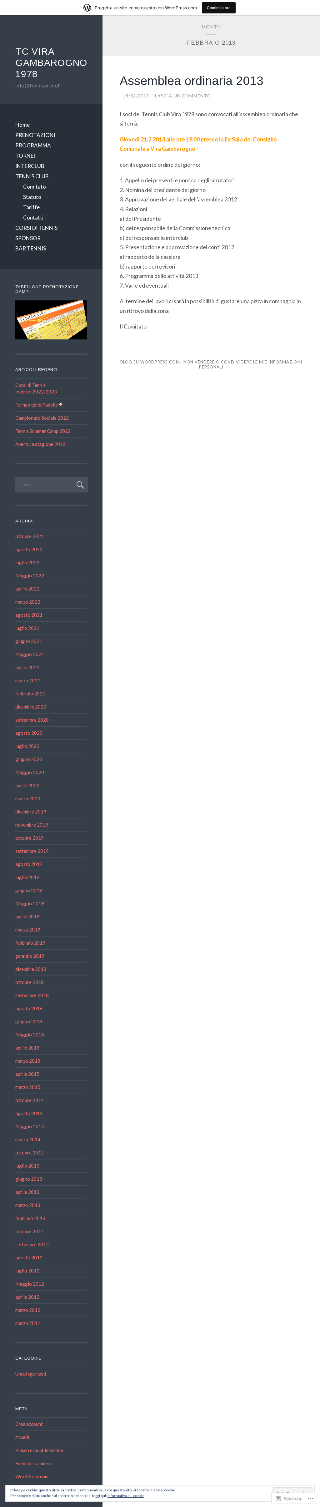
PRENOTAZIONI (35, 135)
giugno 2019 (28, 890)
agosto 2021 (28, 615)
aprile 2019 (27, 916)
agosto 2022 (28, 549)
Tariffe (31, 207)
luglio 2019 (27, 877)
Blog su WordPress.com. (150, 361)
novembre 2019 (31, 825)
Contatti (33, 217)
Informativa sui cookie (126, 1495)
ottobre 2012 (29, 1231)
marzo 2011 (27, 1323)
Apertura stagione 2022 (40, 444)
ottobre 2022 (29, 536)
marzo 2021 (27, 680)
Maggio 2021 (29, 654)
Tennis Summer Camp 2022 (43, 431)
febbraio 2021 (30, 693)
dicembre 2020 (30, 706)
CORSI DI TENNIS (36, 228)
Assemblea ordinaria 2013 (191, 80)
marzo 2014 (27, 1139)
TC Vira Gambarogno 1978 (51, 62)
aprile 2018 (27, 1047)
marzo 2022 (27, 602)
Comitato (34, 186)
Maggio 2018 (29, 1034)
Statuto (32, 197)
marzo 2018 (27, 1061)
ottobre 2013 (29, 1152)
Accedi (22, 1437)
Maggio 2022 (29, 575)
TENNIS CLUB (32, 176)
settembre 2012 (32, 1244)
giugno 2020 (28, 759)
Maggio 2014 (29, 1126)
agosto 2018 (28, 1008)
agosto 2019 (28, 864)
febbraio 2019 (30, 943)
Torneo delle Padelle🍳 (39, 405)
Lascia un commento (183, 95)
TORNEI (25, 155)
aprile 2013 (27, 1192)
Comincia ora (219, 7)
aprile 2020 (27, 785)
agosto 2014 (28, 1113)
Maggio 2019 (29, 903)
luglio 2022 (27, 562)
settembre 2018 (32, 995)
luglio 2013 (27, 1166)
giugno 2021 (28, 641)
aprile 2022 (27, 588)
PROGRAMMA (33, 145)
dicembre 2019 (30, 811)
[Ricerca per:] (51, 484)
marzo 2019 (27, 929)
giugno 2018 (28, 1021)
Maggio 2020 (29, 772)
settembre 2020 (32, 720)
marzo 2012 (27, 1310)
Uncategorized (30, 1373)
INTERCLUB (29, 166)
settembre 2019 (32, 851)
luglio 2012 (27, 1270)
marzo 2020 (27, 798)
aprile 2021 (27, 667)
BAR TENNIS (30, 248)
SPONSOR (28, 238)
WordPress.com (31, 1476)
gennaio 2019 (29, 956)
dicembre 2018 (30, 969)
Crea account (29, 1424)
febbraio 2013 (30, 1218)
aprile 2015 (27, 1074)
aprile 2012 (27, 1297)
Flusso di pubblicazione (39, 1450)
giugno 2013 (28, 1179)
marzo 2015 (27, 1087)
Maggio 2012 (29, 1284)
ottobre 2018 (29, 982)
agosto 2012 (28, 1257)
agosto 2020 (28, 733)
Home (22, 124)
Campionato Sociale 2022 (42, 418)
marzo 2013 (27, 1205)
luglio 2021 (27, 628)
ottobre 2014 (29, 1100)
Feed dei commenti (34, 1463)
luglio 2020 (27, 746)
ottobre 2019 (29, 838)
